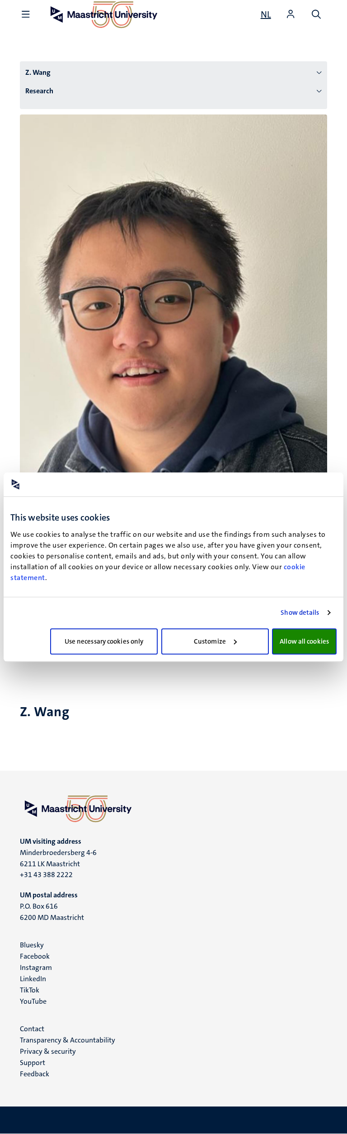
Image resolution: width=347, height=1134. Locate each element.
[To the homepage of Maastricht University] (173, 808)
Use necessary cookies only (104, 641)
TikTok (29, 990)
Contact (32, 1028)
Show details (300, 612)
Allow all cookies (304, 641)
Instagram (36, 967)
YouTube (33, 1001)
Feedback (34, 1074)
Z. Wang (38, 72)
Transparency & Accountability (67, 1040)
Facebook (35, 956)
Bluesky (32, 945)
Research (39, 91)
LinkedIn (33, 978)
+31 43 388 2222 (46, 874)
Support (32, 1062)
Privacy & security (48, 1051)
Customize (210, 641)
